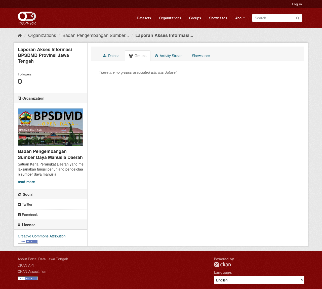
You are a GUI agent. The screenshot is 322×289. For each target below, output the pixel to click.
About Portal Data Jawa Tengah (43, 258)
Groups (195, 17)
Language (222, 272)
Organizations (170, 17)
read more (26, 181)
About (240, 17)
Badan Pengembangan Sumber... (95, 35)
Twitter (26, 204)
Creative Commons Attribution (42, 235)
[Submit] (298, 17)
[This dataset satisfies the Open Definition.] (28, 240)
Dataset (113, 55)
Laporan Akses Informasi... (164, 35)
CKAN (222, 264)
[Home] (20, 35)
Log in (297, 4)
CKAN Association (32, 271)
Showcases (218, 17)
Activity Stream (171, 55)
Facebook (29, 214)
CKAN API (26, 265)
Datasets (144, 17)
